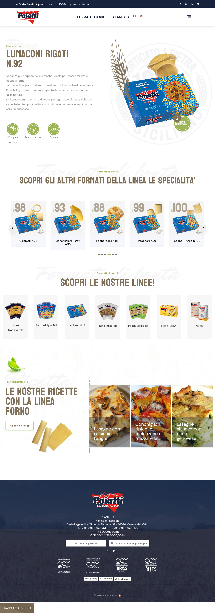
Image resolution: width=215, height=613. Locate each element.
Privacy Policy (91, 579)
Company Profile (88, 543)
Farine (200, 325)
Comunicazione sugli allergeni (130, 543)
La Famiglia (120, 17)
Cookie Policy (106, 579)
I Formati (83, 17)
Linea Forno (168, 326)
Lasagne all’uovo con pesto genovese (189, 431)
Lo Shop (101, 17)
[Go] (177, 118)
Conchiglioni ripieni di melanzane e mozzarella (148, 431)
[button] (99, 254)
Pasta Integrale (107, 326)
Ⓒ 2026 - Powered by (106, 595)
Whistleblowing (122, 579)
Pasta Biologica (138, 326)
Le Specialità (76, 325)
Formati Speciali (46, 325)
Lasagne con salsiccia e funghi (107, 433)
